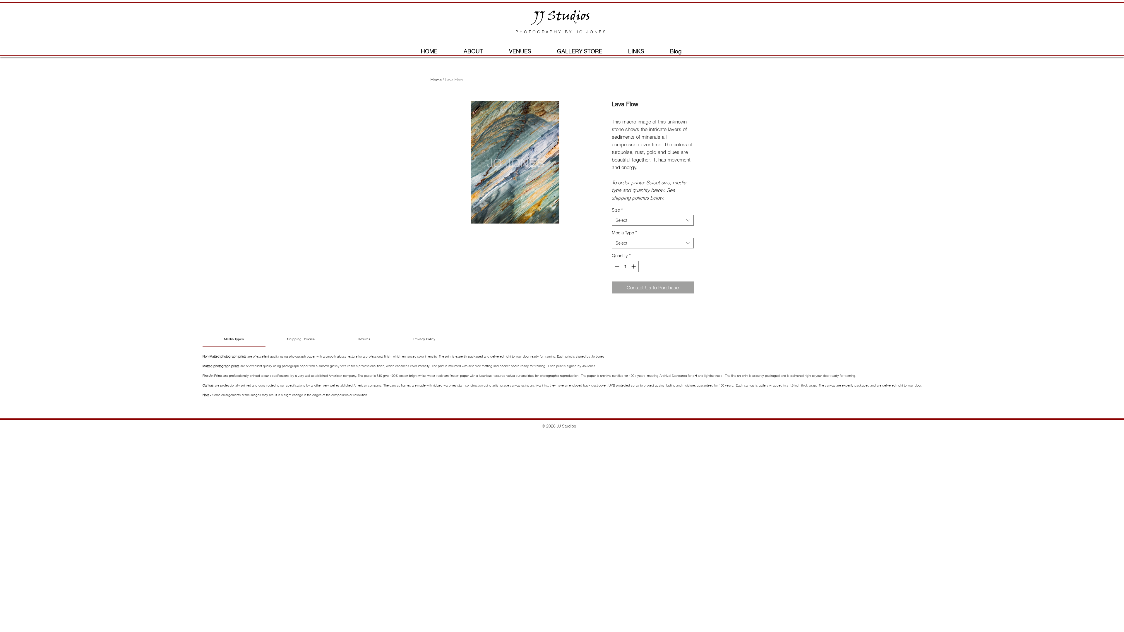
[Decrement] (617, 266)
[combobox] (653, 220)
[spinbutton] (625, 266)
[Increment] (634, 266)
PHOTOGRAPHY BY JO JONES (561, 32)
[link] (234, 339)
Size (617, 210)
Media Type (624, 233)
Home (436, 79)
